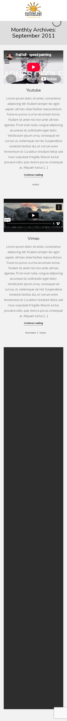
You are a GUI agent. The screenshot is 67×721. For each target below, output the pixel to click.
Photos (13, 683)
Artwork (13, 669)
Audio (12, 472)
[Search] (53, 356)
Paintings (14, 678)
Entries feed (15, 537)
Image (12, 485)
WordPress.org (17, 546)
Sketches (13, 687)
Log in (12, 532)
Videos (13, 692)
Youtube (33, 90)
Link (11, 490)
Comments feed (17, 542)
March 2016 (15, 438)
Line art (13, 674)
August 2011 (15, 451)
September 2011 (18, 446)
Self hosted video (18, 393)
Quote (12, 498)
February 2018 (17, 433)
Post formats (16, 494)
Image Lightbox (17, 388)
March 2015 (15, 442)
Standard (14, 503)
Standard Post (16, 384)
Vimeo (33, 238)
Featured (30, 333)
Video (35, 184)
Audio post (15, 397)
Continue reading (33, 174)
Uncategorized (17, 508)
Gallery (13, 481)
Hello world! (15, 379)
